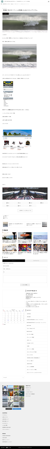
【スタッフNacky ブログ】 (31, 328)
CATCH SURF (4, 437)
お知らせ (5, 13)
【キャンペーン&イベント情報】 (32, 369)
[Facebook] (4, 447)
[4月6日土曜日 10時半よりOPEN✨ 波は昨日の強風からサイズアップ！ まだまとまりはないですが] (5, 399)
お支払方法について (5, 419)
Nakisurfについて (28, 387)
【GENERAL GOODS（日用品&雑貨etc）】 (33, 357)
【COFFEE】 (29, 313)
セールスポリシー (5, 423)
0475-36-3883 (30, 294)
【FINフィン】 (29, 340)
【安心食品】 (29, 316)
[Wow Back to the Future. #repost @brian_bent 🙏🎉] (21, 393)
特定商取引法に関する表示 (6, 427)
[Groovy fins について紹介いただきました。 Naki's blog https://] (16, 388)
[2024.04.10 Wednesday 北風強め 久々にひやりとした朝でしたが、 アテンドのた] (10, 388)
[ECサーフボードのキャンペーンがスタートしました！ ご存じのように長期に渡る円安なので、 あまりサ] (5, 393)
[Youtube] (7, 447)
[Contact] (8, 447)
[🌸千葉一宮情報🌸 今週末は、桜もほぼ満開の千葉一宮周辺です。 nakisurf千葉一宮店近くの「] (16, 393)
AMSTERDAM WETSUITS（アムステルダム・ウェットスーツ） (36, 322)
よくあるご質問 (4, 425)
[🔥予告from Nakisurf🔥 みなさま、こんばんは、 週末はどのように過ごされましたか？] (10, 393)
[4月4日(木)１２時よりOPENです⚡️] (5, 404)
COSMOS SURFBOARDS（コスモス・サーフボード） (35, 319)
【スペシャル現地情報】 (30, 366)
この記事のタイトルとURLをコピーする (25, 210)
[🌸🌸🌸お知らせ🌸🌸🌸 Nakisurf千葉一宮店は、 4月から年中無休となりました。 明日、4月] (16, 399)
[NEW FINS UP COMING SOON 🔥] (10, 404)
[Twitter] (3, 447)
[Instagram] (1, 447)
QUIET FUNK (29, 325)
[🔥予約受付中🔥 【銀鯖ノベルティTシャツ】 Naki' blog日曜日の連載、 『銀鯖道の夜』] (5, 388)
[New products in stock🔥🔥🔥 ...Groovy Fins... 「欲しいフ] (10, 399)
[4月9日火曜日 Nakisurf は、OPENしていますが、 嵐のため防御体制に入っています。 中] (21, 388)
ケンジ (7, 215)
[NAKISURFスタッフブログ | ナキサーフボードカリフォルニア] (2, 1)
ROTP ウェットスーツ (5, 439)
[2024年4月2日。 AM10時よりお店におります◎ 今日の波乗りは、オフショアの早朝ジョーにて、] (16, 404)
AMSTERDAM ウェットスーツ (7, 441)
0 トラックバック (36, 260)
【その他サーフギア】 (30, 343)
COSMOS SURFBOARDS (6, 435)
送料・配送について (5, 421)
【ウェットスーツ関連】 (30, 337)
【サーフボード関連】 (30, 334)
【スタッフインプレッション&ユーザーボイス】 (34, 372)
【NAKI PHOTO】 (29, 363)
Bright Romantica (29, 331)
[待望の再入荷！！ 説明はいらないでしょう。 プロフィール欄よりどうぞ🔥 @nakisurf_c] (21, 404)
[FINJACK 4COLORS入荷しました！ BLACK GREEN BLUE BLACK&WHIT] (21, 399)
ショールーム (28, 389)
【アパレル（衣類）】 (30, 360)
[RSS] (10, 447)
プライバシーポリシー (5, 429)
